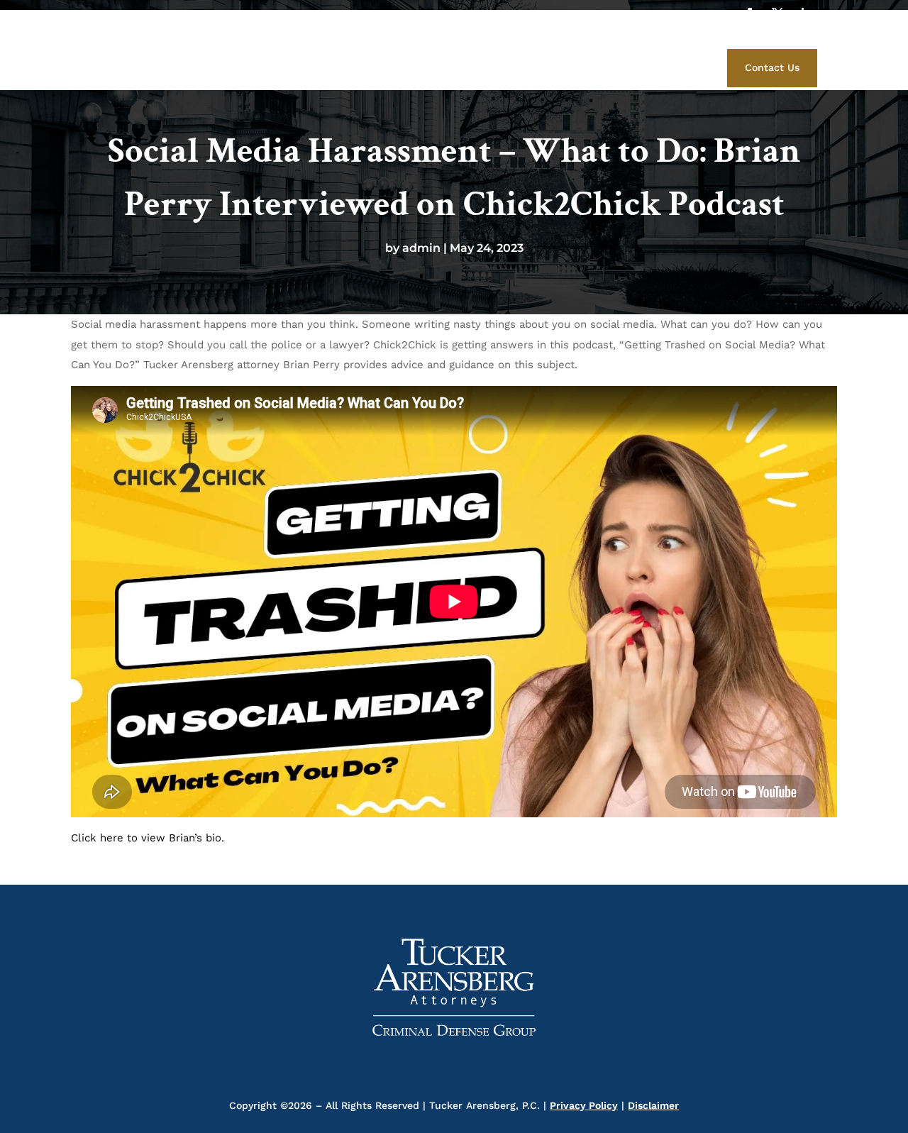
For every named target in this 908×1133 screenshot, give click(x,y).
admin (421, 248)
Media (587, 66)
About (392, 66)
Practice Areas (521, 66)
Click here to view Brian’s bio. (147, 837)
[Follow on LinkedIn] (805, 13)
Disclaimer (653, 1105)
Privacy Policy (584, 1105)
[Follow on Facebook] (749, 13)
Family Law (644, 66)
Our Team (446, 66)
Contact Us (772, 67)
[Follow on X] (777, 13)
